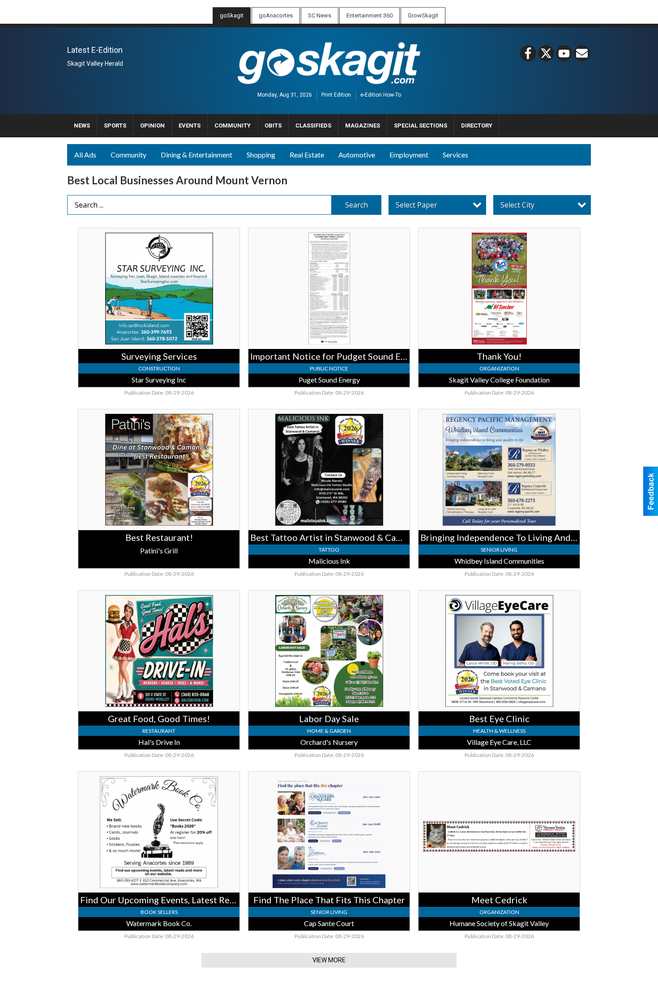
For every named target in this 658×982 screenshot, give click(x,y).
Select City (517, 205)
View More (329, 960)
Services (455, 154)
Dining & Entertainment (196, 154)
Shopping (261, 154)
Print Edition (336, 95)
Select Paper (416, 205)
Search (356, 205)
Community (128, 154)
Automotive (356, 154)
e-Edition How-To (380, 95)
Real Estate (307, 154)
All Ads (85, 154)
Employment (408, 154)
